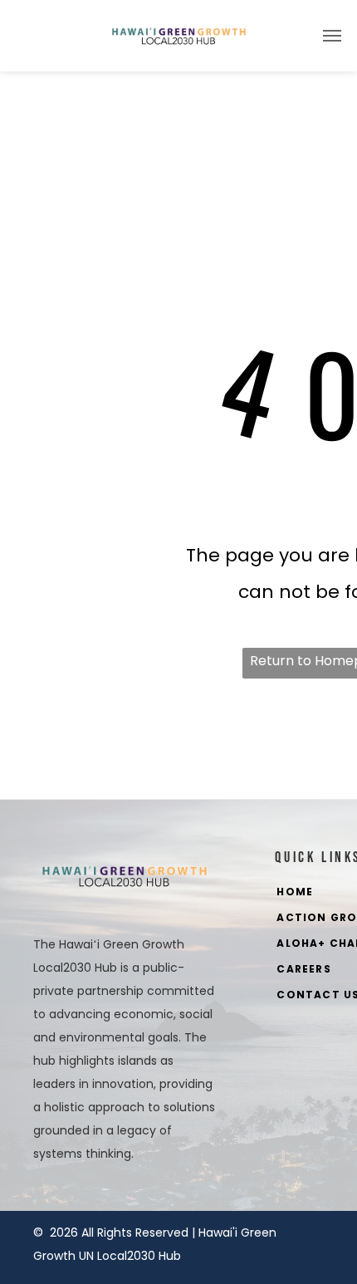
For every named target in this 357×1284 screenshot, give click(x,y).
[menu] (332, 35)
